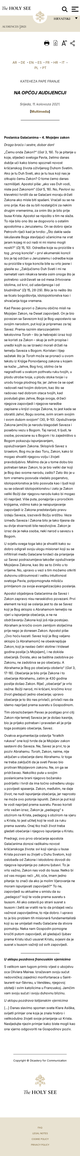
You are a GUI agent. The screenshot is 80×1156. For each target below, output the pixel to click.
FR (47, 62)
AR (15, 62)
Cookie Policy (40, 1139)
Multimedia (40, 111)
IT (63, 62)
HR (55, 62)
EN (31, 62)
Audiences (10, 26)
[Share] (73, 44)
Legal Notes (40, 1133)
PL (36, 68)
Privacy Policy (40, 1144)
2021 (23, 26)
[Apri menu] (75, 9)
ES (40, 62)
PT (44, 68)
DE (23, 62)
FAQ (40, 1127)
